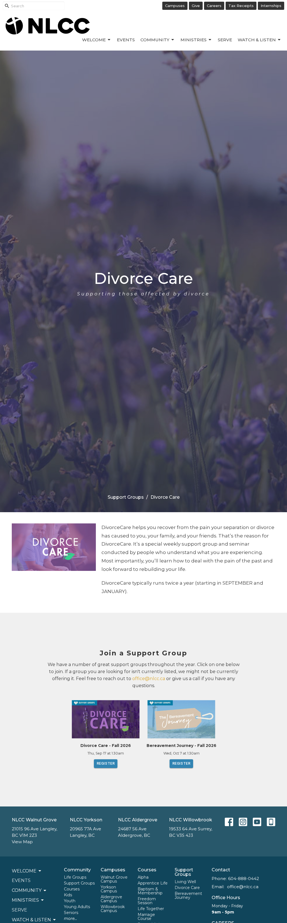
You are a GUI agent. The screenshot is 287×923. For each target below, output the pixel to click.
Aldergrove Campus (111, 898)
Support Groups (126, 497)
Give (196, 5)
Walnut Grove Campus (114, 879)
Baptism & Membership (150, 890)
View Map (22, 841)
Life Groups (75, 877)
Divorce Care (187, 887)
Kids (68, 894)
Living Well (185, 881)
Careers (214, 5)
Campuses (175, 5)
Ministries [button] (25, 900)
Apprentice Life (153, 883)
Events (126, 39)
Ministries (193, 39)
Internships (271, 5)
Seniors (71, 912)
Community (154, 39)
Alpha (143, 877)
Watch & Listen (257, 39)
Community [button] (26, 890)
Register (106, 763)
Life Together (151, 908)
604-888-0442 (243, 878)
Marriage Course (146, 916)
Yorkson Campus (109, 889)
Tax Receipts (241, 5)
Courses (72, 889)
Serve (225, 39)
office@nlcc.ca (148, 678)
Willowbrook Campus (113, 908)
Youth (69, 900)
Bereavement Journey (188, 895)
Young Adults (77, 906)
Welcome (94, 39)
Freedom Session (147, 900)
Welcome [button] (24, 871)
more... (70, 918)
